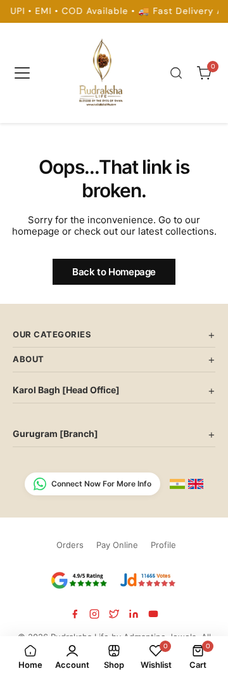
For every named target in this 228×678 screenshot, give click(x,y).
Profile (163, 545)
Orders (70, 545)
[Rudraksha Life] (102, 70)
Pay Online (117, 545)
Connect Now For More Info (101, 483)
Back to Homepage (114, 272)
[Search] (176, 73)
